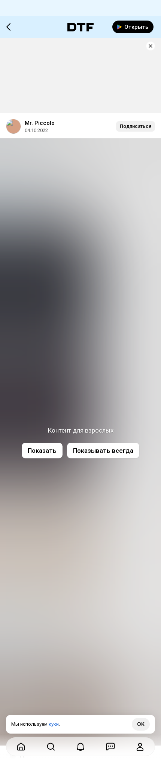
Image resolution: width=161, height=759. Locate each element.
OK (141, 724)
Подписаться (135, 126)
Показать (42, 450)
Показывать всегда (103, 450)
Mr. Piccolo (40, 123)
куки (54, 724)
